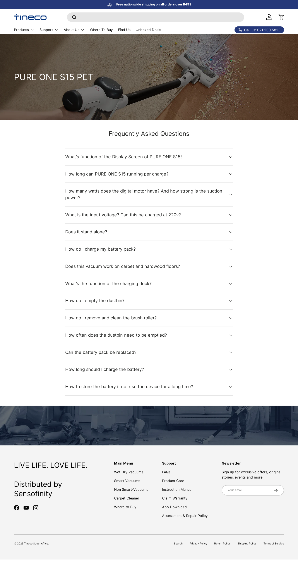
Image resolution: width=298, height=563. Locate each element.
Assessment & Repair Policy (185, 515)
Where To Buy (101, 30)
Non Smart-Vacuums (131, 489)
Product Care (173, 481)
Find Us (124, 30)
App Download (174, 507)
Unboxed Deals (148, 30)
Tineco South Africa (36, 543)
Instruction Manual (177, 489)
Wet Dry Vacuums (128, 472)
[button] (281, 17)
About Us (71, 30)
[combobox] (155, 17)
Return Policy (222, 543)
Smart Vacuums (127, 481)
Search (178, 543)
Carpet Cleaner (126, 498)
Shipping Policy (247, 543)
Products (21, 30)
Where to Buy (125, 507)
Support (46, 30)
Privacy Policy (198, 543)
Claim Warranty (174, 498)
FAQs (166, 472)
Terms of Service (274, 543)
